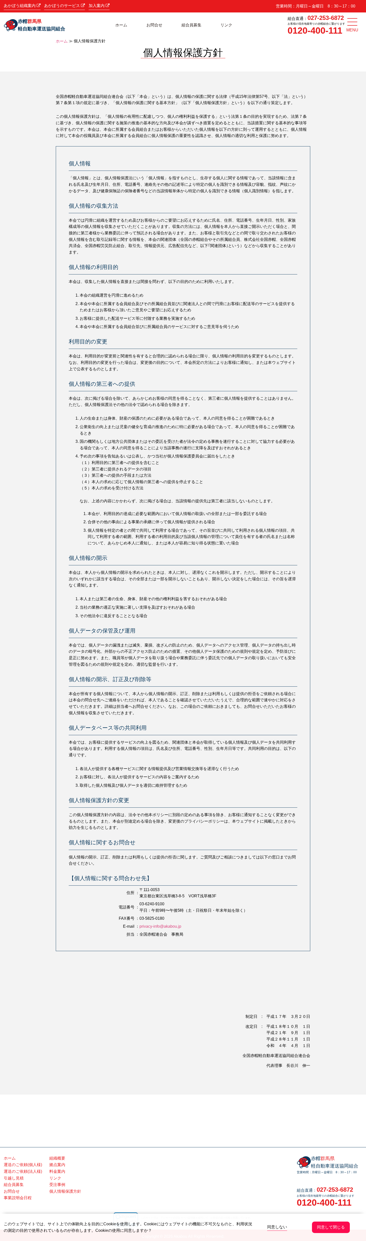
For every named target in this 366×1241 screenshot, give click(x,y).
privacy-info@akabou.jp (160, 926)
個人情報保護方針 (65, 1191)
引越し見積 (14, 1178)
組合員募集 (191, 25)
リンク (226, 25)
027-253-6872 (325, 17)
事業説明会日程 (18, 1198)
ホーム (121, 25)
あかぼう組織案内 (20, 5)
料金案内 (57, 1171)
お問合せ (154, 25)
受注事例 (57, 1184)
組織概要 (57, 1158)
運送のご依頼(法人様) (23, 1171)
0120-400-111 (315, 30)
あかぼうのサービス (62, 5)
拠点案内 (57, 1165)
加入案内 (97, 5)
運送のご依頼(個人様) (23, 1165)
